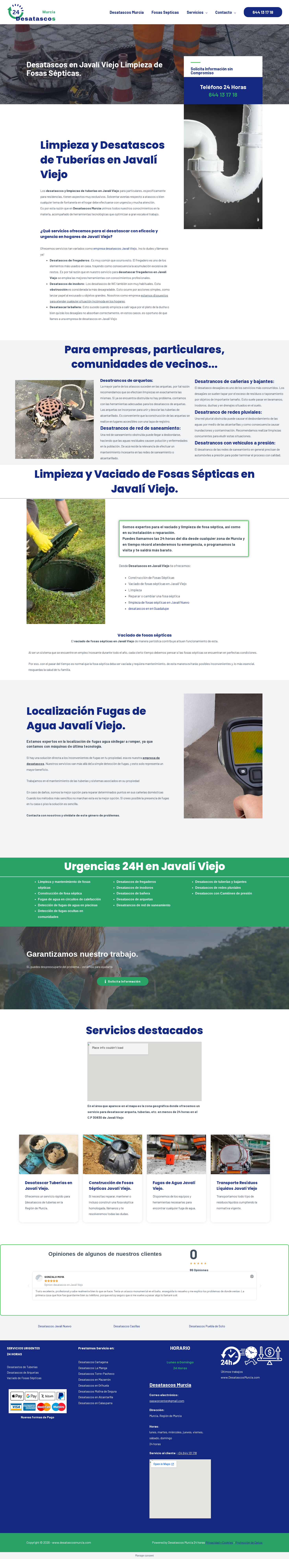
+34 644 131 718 (187, 1453)
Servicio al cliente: (163, 1453)
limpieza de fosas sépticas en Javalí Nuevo (158, 602)
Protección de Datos (248, 1542)
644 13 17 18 (223, 94)
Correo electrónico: (164, 1395)
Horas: (154, 1426)
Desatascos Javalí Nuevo (54, 1326)
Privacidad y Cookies (219, 1542)
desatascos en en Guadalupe (148, 608)
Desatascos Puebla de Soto (207, 1326)
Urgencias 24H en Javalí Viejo (144, 866)
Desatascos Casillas (126, 1326)
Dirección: (157, 1410)
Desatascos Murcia (170, 1385)
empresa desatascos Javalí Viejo (115, 248)
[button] (122, 981)
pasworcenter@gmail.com (166, 1401)
